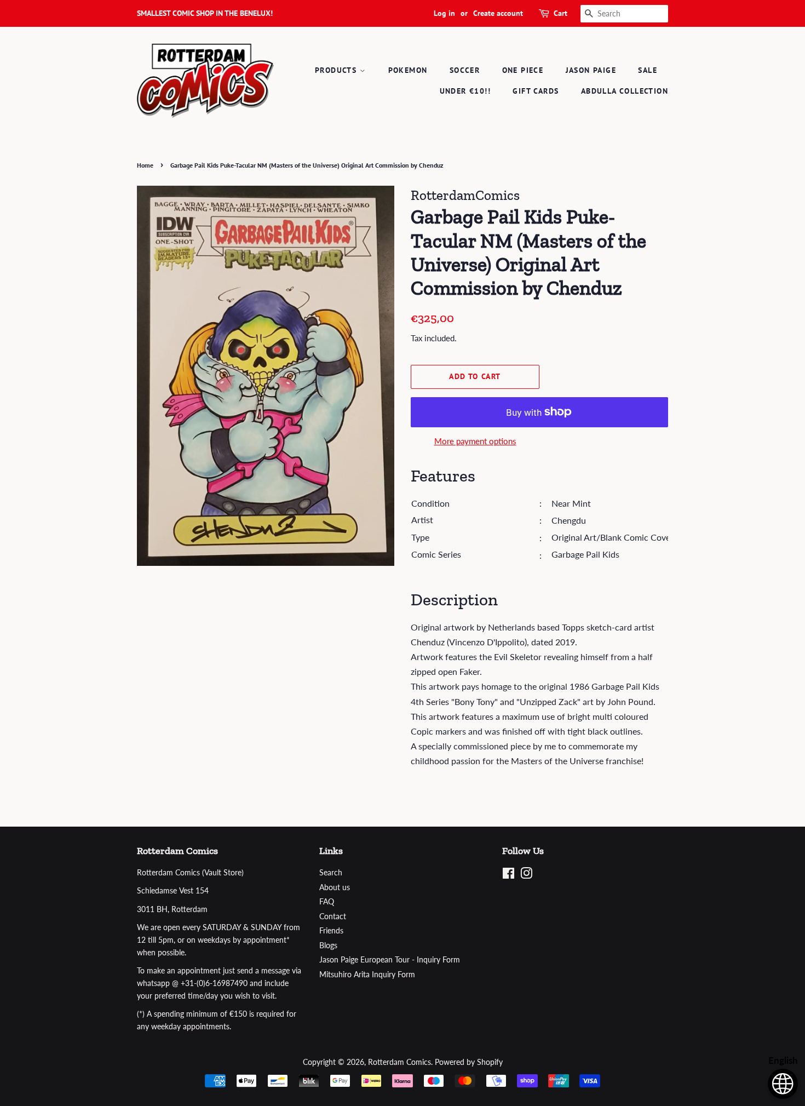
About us (334, 887)
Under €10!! (465, 91)
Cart (560, 13)
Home (145, 165)
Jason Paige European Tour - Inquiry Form (389, 959)
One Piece (523, 70)
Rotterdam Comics (399, 1062)
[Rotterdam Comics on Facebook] (508, 875)
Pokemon (408, 70)
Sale (647, 70)
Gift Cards (536, 91)
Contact (332, 916)
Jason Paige (591, 70)
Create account (498, 13)
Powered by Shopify (469, 1062)
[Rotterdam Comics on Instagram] (526, 875)
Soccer (465, 70)
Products (337, 70)
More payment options (475, 441)
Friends (331, 930)
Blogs (328, 945)
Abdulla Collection (624, 91)
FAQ (326, 901)
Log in (444, 13)
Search (330, 872)
